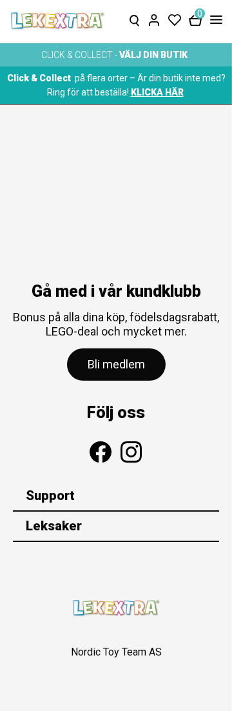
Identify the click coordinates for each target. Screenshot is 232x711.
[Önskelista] (175, 17)
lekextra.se (58, 21)
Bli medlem (116, 364)
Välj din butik (153, 54)
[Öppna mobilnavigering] (213, 20)
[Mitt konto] (154, 17)
